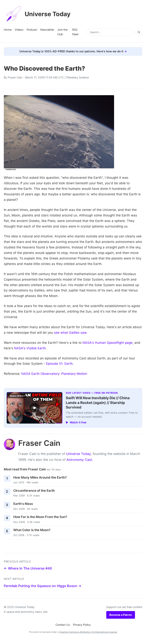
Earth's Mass (23, 504)
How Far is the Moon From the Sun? (40, 517)
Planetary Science (77, 77)
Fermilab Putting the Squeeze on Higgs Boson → (42, 586)
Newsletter (47, 29)
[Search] (138, 32)
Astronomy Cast (79, 460)
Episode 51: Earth (59, 363)
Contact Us (63, 624)
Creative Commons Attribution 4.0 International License (88, 632)
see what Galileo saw (70, 332)
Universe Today (48, 14)
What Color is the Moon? (31, 530)
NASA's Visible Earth (30, 348)
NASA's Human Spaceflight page (108, 343)
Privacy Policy (82, 624)
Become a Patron (120, 614)
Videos (19, 29)
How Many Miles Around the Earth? (40, 477)
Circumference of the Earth (34, 490)
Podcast (32, 29)
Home (8, 29)
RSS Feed (75, 32)
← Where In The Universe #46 (28, 568)
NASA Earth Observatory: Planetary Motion (54, 374)
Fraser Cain (15, 77)
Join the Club (62, 32)
